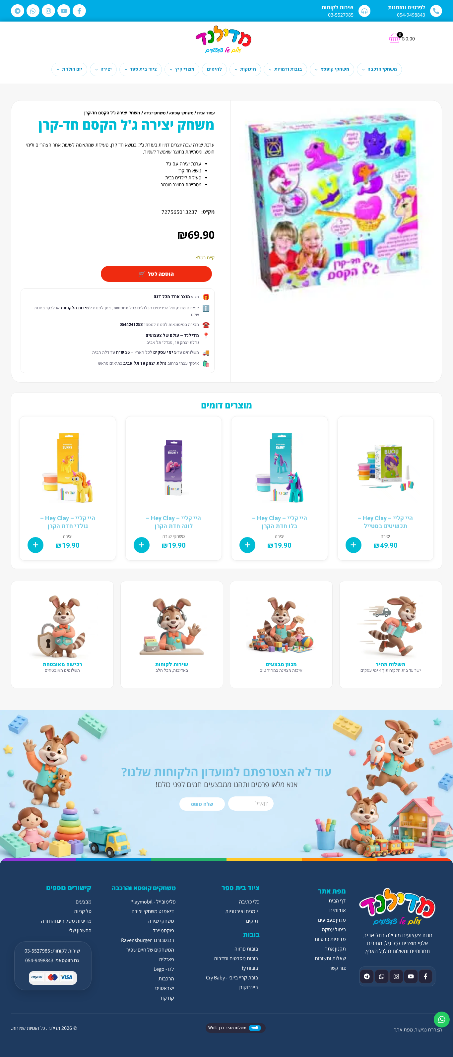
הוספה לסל (161, 274)
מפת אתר (403, 1029)
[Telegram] (17, 11)
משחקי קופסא (181, 113)
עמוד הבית (206, 113)
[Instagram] (48, 11)
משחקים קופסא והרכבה (144, 888)
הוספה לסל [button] (353, 545)
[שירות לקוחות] (364, 11)
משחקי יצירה (154, 113)
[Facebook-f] (79, 11)
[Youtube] (64, 11)
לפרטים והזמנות (406, 7)
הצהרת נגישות (428, 1029)
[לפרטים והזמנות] (436, 11)
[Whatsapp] (33, 11)
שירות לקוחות (337, 7)
